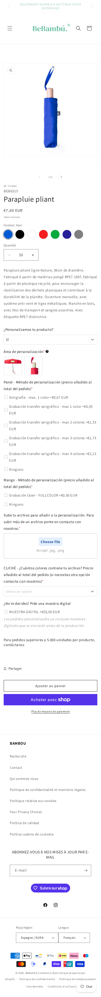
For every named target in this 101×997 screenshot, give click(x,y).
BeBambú (31, 973)
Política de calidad (24, 823)
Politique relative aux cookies (33, 801)
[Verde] (55, 234)
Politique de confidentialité (37, 979)
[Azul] (8, 234)
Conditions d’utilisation (63, 986)
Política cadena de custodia (31, 834)
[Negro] (19, 234)
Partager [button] (15, 668)
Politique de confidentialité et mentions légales (48, 789)
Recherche (18, 756)
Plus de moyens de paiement (50, 711)
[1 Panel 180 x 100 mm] (13, 366)
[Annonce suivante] (92, 6)
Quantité (10, 245)
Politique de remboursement (77, 979)
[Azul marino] (67, 234)
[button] (9, 28)
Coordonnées (34, 986)
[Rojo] (43, 234)
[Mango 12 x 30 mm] (33, 366)
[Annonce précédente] (9, 6)
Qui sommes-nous (24, 778)
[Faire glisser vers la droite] (61, 176)
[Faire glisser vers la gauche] (39, 176)
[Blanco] (31, 234)
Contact (16, 767)
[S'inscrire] (85, 870)
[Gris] (78, 234)
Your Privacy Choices (26, 812)
